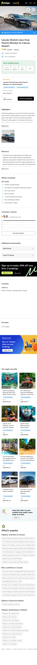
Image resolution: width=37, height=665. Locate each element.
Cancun (16, 49)
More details (7, 93)
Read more (5, 126)
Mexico (9, 649)
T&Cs (34, 32)
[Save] (15, 375)
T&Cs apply (17, 273)
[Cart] (26, 3)
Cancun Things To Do (19, 649)
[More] (20, 217)
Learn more (7, 350)
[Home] (10, 3)
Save (15, 518)
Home (3, 649)
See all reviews (18, 233)
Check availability (25, 99)
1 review (9, 49)
